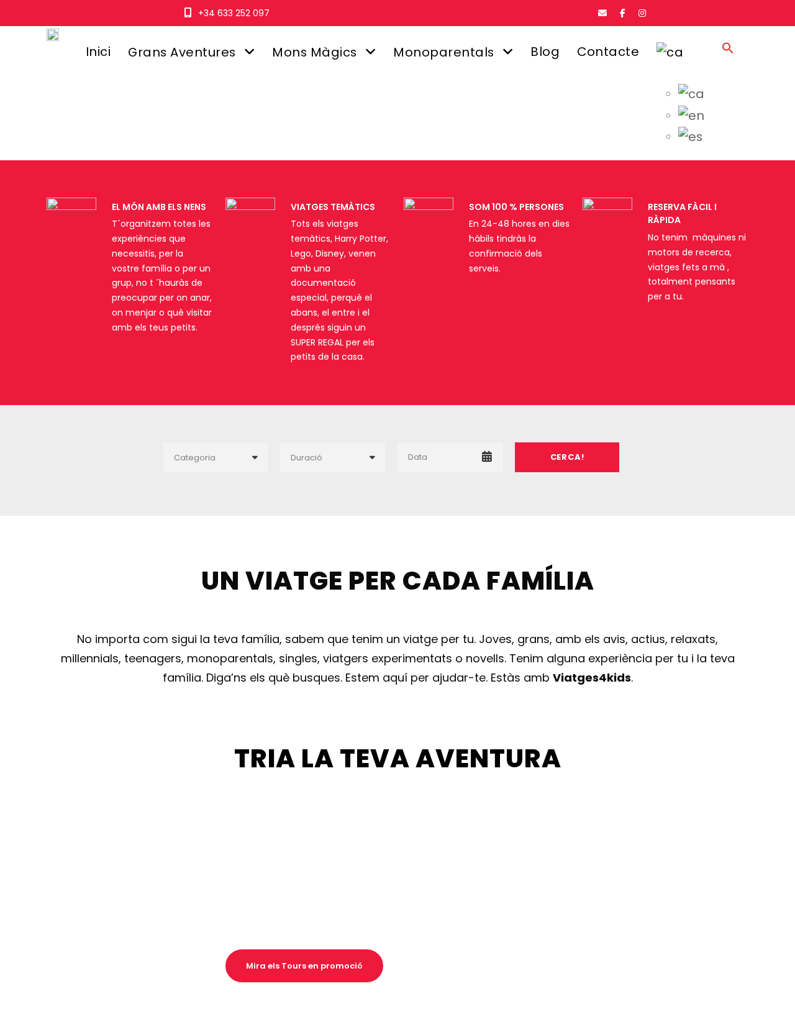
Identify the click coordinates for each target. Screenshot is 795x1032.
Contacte (608, 51)
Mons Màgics (314, 52)
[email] (602, 13)
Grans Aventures (182, 52)
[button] (728, 59)
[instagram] (642, 13)
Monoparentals (443, 52)
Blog (545, 51)
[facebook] (622, 13)
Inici (98, 51)
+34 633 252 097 (234, 13)
